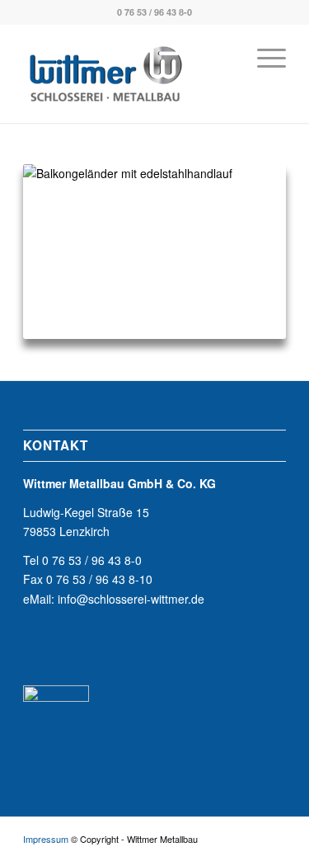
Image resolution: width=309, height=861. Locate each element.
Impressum (45, 838)
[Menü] (263, 57)
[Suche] (224, 57)
